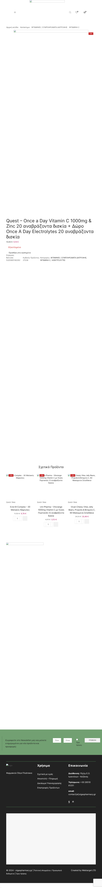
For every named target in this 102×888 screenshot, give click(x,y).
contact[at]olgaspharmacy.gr (82, 794)
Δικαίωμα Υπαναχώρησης (49, 783)
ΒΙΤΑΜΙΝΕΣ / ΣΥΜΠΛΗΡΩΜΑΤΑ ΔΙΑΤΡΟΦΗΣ (49, 27)
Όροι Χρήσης (79, 743)
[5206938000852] (51, 487)
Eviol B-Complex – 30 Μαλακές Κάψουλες (20, 508)
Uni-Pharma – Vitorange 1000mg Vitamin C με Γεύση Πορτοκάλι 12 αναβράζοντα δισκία (51, 511)
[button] (25, 518)
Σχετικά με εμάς (45, 774)
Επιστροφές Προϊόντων (48, 788)
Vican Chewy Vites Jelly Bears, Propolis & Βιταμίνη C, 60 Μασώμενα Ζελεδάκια (82, 510)
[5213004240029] (20, 487)
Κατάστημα (25, 27)
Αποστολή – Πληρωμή (47, 778)
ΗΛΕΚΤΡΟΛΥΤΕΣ (58, 260)
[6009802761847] (82, 487)
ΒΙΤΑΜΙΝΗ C (74, 27)
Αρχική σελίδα (12, 27)
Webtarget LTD (89, 870)
